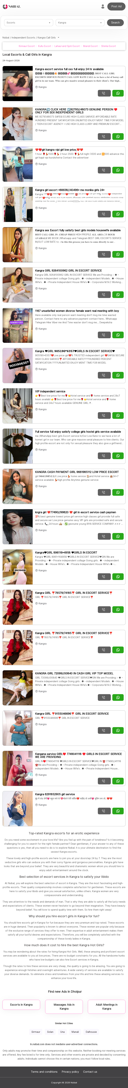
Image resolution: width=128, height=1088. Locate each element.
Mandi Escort (90, 46)
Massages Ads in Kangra (64, 1006)
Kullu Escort (44, 46)
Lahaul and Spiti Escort (67, 46)
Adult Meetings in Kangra (107, 1006)
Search (115, 22)
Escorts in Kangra (21, 1004)
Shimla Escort (108, 46)
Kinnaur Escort (27, 46)
